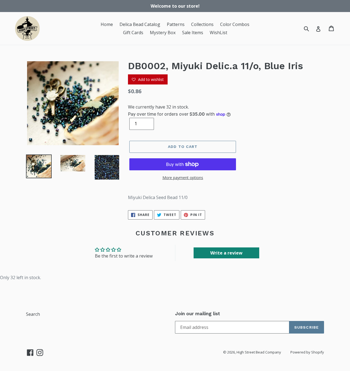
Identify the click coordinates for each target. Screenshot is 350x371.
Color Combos (234, 24)
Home (107, 24)
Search (33, 314)
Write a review (226, 253)
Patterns (176, 24)
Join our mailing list (197, 313)
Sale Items (192, 33)
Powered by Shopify (307, 352)
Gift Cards (133, 33)
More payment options (182, 177)
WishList (218, 33)
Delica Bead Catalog (139, 24)
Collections (202, 24)
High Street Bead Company (259, 352)
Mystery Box (163, 33)
